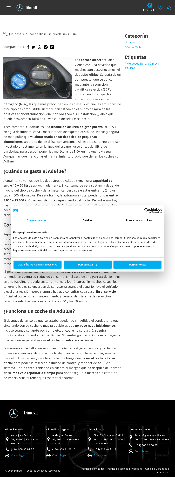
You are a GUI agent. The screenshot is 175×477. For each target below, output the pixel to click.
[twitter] (33, 48)
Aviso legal (137, 468)
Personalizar (85, 264)
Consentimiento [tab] (36, 220)
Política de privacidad (93, 468)
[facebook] (28, 48)
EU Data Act (163, 472)
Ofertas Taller (134, 47)
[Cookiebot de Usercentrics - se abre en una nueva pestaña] (147, 210)
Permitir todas (137, 264)
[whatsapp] (39, 48)
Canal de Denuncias (156, 468)
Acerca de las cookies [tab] (139, 220)
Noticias (130, 42)
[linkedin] (52, 48)
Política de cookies (117, 468)
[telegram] (46, 48)
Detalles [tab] (87, 220)
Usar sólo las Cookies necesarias (37, 264)
